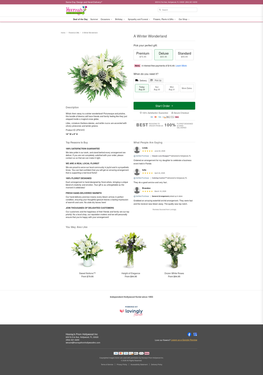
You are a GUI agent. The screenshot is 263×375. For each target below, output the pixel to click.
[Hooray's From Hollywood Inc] (85, 10)
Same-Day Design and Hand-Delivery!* (84, 2)
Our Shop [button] (183, 19)
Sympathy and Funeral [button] (138, 19)
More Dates (187, 88)
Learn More (181, 65)
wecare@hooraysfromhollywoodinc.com (83, 342)
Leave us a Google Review (184, 339)
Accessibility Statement (139, 364)
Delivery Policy (156, 364)
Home (63, 32)
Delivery (143, 80)
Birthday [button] (119, 19)
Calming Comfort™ (159, 178)
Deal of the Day (80, 19)
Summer (94, 19)
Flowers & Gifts (74, 32)
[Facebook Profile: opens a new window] (189, 334)
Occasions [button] (105, 19)
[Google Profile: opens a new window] (195, 334)
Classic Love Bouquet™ (161, 156)
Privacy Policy (122, 364)
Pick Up (158, 80)
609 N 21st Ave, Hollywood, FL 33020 (82, 337)
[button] (256, 363)
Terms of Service (107, 364)
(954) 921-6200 (72, 339)
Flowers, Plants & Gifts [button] (163, 19)
